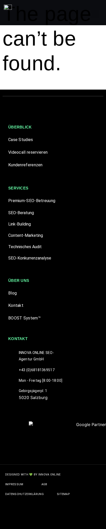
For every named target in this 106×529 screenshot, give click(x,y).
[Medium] (72, 520)
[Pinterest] (48, 520)
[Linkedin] (60, 520)
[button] (95, 14)
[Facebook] (37, 520)
